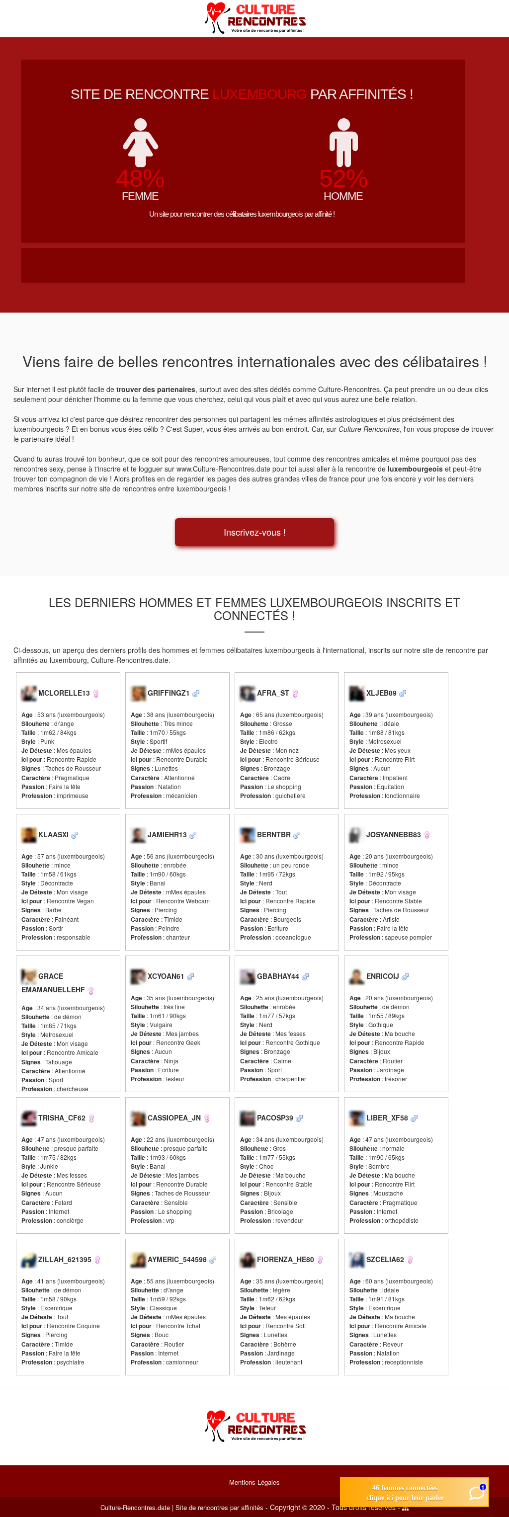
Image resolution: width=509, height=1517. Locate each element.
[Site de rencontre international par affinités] (254, 1426)
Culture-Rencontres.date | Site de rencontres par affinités (181, 1507)
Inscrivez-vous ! (255, 531)
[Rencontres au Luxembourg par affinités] (254, 17)
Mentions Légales (254, 1482)
